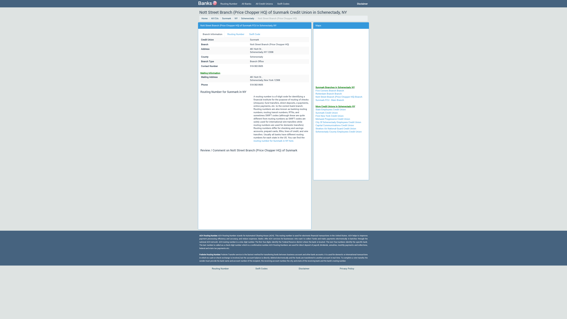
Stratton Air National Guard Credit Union (336, 128)
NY (236, 18)
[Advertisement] (227, 117)
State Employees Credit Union (331, 109)
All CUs (215, 18)
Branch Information (212, 34)
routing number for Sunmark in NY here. (274, 140)
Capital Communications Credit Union (335, 125)
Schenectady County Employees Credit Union (339, 131)
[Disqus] (254, 190)
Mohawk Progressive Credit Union (333, 118)
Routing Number (228, 3)
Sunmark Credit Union (327, 112)
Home (205, 18)
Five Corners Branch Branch (330, 90)
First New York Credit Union (330, 115)
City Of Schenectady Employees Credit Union (338, 122)
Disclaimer (304, 268)
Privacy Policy (347, 268)
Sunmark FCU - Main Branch (330, 100)
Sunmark (226, 18)
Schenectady (247, 18)
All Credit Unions (264, 3)
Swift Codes (283, 3)
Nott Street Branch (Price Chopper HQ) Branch (339, 96)
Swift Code (254, 34)
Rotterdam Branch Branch (329, 93)
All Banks (246, 3)
